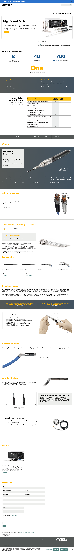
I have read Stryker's (10, 515)
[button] (19, 399)
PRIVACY (12, 539)
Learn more (4, 275)
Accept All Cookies (64, 549)
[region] (37, 549)
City (25, 498)
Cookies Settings (49, 549)
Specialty (26, 490)
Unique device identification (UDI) (9, 545)
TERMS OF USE (46, 539)
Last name (26, 486)
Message (4, 509)
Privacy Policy (14, 515)
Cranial (39, 44)
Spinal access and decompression (54, 45)
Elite (4, 228)
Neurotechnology (40, 42)
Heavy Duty (16, 228)
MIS (21, 228)
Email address (5, 494)
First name (5, 486)
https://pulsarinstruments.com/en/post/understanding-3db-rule (27, 532)
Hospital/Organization (7, 490)
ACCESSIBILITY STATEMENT (20, 539)
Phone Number (27, 494)
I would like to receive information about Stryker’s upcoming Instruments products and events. (13, 518)
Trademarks (5, 543)
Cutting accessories (30, 273)
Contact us (6, 32)
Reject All (56, 549)
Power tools (43, 44)
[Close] (72, 549)
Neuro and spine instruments (65, 45)
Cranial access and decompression (43, 45)
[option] (15, 408)
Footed (9, 228)
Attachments (5, 273)
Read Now (23, 1)
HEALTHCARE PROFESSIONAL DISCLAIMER (34, 539)
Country (4, 498)
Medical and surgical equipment (49, 42)
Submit (4, 525)
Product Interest (5, 505)
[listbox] (19, 408)
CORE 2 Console (6, 464)
